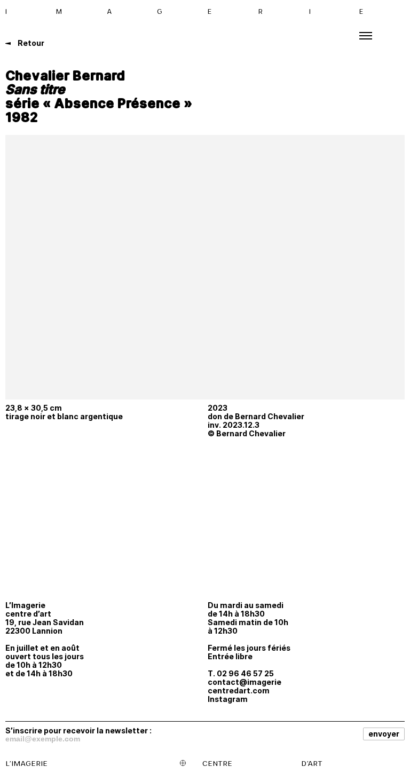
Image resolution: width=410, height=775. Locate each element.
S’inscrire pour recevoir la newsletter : (78, 730)
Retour (30, 42)
